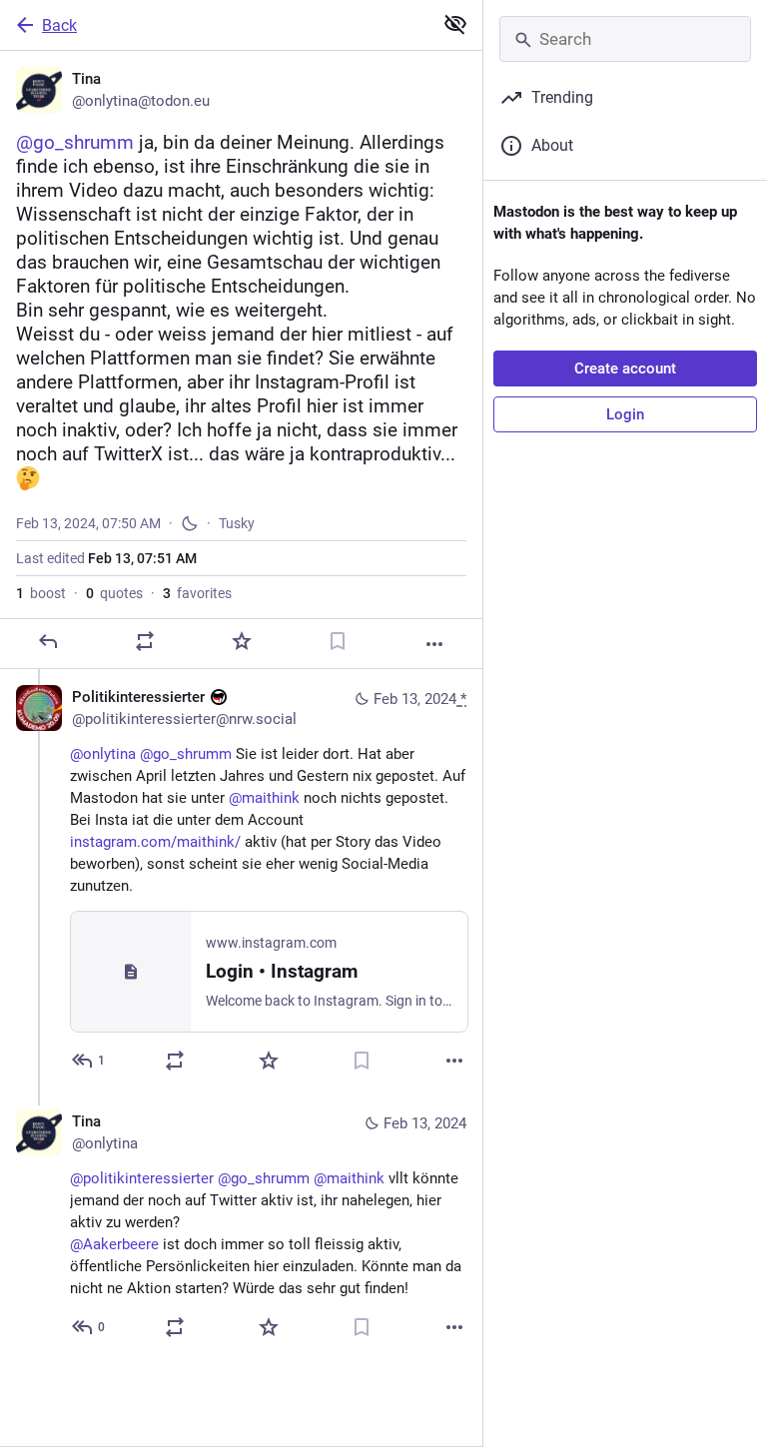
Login (625, 414)
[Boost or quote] (145, 641)
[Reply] (48, 641)
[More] (434, 644)
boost (41, 593)
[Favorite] (242, 641)
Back (59, 25)
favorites (197, 593)
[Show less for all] (455, 24)
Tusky (237, 523)
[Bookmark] (338, 641)
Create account (625, 368)
